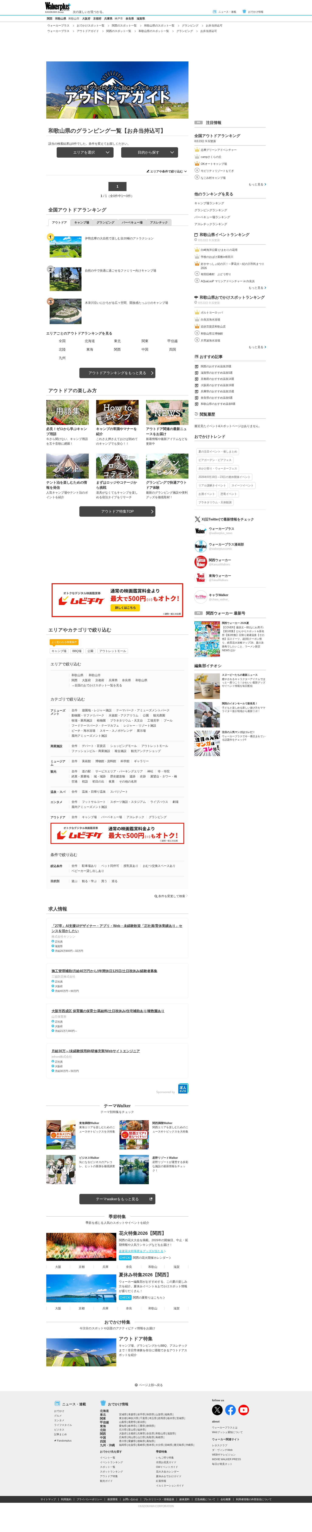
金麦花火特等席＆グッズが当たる (141, 1251)
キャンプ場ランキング (209, 203)
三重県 (141, 1425)
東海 (89, 349)
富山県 (132, 1429)
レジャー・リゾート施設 (140, 725)
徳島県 (141, 1441)
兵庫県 (108, 18)
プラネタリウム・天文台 (126, 720)
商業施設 (56, 746)
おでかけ (59, 1411)
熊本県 (150, 1444)
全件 (74, 710)
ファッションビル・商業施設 (91, 751)
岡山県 (132, 1437)
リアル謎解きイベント (212, 485)
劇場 (175, 801)
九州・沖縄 (107, 1445)
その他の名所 (128, 781)
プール (168, 720)
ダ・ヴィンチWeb (222, 1450)
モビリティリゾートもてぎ (217, 170)
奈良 (129, 1266)
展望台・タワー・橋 (163, 776)
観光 (53, 771)
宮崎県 (168, 1444)
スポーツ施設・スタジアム (128, 801)
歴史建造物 (117, 776)
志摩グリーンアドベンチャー (219, 149)
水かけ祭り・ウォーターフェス (217, 468)
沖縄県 (189, 1444)
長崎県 (141, 1444)
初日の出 (98, 781)
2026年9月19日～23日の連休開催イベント (224, 477)
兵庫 (105, 1266)
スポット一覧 (107, 1466)
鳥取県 (150, 1437)
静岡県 (150, 1425)
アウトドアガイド (88, 31)
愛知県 (123, 1425)
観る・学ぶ (89, 881)
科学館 (125, 761)
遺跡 (132, 776)
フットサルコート (94, 801)
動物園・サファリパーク (88, 715)
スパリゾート (119, 791)
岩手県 (141, 1414)
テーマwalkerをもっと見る (117, 1199)
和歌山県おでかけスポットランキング (232, 297)
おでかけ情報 (255, 11)
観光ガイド (106, 1480)
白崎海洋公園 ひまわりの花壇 (219, 249)
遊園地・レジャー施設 (97, 710)
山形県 (159, 1414)
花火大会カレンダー (167, 1471)
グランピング (190, 25)
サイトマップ (48, 1499)
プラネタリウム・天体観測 (215, 502)
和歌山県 (60, 18)
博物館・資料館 (105, 761)
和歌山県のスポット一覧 (159, 25)
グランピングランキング (210, 210)
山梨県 (123, 1422)
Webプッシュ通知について (227, 1432)
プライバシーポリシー (89, 1499)
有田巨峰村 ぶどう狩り (216, 274)
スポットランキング (111, 1471)
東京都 (123, 1418)
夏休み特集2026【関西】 (145, 1274)
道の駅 (86, 771)
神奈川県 (133, 1418)
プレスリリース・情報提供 (158, 1499)
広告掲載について (205, 1499)
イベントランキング (111, 1462)
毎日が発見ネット (222, 1464)
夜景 (112, 781)
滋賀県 (141, 18)
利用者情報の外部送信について (254, 1499)
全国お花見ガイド (166, 1462)
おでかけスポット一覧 (90, 25)
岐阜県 (132, 1425)
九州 (62, 358)
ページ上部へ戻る (151, 1385)
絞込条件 (56, 866)
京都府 (97, 18)
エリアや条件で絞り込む (166, 171)
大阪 (58, 1266)
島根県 (159, 1437)
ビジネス (59, 1429)
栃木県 (171, 1418)
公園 (90, 651)
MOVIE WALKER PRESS (226, 1459)
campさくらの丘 (211, 156)
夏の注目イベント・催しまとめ (217, 451)
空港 (74, 781)
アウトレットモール (112, 651)
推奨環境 (112, 1499)
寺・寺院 (164, 771)
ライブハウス (159, 801)
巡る (115, 881)
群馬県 (162, 1418)
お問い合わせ (130, 1499)
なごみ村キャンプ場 (213, 177)
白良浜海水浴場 (210, 319)
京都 (82, 1266)
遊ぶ (74, 881)
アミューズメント (58, 712)
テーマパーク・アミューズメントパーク (143, 710)
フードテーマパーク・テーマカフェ (95, 725)
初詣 (85, 781)
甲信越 (172, 341)
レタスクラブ (219, 1445)
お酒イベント (206, 493)
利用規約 (66, 1499)
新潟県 (141, 1422)
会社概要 (226, 1499)
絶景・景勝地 (80, 776)
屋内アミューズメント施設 (89, 735)
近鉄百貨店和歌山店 (213, 326)
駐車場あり (89, 865)
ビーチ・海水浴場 (83, 730)
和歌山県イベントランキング (224, 235)
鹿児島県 (179, 1444)
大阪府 (86, 18)
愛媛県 (132, 1441)
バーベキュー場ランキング (212, 217)
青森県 (132, 1414)
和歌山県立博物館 (212, 333)
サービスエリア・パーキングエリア (119, 771)
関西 (49, 18)
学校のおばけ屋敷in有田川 (217, 256)
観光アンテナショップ (146, 751)
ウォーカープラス (58, 25)
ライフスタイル (63, 1425)
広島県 (123, 1437)
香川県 (123, 1441)
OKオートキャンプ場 (214, 163)
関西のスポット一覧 (124, 25)
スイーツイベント (243, 485)
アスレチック (135, 817)
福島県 (168, 1414)
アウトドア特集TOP (117, 511)
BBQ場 (77, 651)
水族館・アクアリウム (123, 715)
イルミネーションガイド (170, 1485)
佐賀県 (132, 1444)
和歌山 (152, 1266)
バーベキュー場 (111, 817)
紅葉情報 (161, 1480)
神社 (150, 771)
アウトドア (58, 817)
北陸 (62, 349)
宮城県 (123, 1414)
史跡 (143, 776)
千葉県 (144, 1418)
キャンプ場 (59, 651)
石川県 (123, 1429)
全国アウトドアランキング (217, 136)
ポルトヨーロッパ (212, 312)
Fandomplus (64, 1440)
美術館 (86, 761)
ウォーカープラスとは (225, 1427)
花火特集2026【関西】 (142, 1233)
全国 (62, 341)
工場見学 (153, 720)
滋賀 (177, 1266)
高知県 (150, 1441)
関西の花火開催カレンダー (144, 1257)
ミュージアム (58, 763)
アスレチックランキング (210, 224)
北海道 (90, 341)
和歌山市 (73, 18)
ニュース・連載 (227, 11)
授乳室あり (131, 865)
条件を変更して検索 (171, 896)
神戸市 (119, 18)
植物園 (101, 720)
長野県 (132, 1422)
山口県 (141, 1437)
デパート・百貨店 (94, 746)
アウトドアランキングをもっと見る (117, 373)
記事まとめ (60, 1434)
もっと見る (256, 184)
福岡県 (123, 1444)
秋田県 (150, 1414)
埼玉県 (153, 1418)
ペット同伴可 (110, 865)
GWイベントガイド (167, 1466)
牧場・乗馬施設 (82, 720)
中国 (145, 349)
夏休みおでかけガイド (168, 1476)
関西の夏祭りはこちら (141, 1297)
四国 (172, 349)
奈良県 (130, 18)
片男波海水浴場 (210, 340)
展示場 (141, 730)
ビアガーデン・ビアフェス (215, 460)
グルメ (58, 1415)
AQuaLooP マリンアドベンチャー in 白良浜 (228, 281)
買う (104, 881)
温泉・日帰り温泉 (94, 791)
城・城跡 (100, 776)
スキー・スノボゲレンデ (116, 730)
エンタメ (56, 802)
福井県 (141, 1429)
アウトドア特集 (136, 1338)
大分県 (159, 1444)
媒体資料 (184, 1499)
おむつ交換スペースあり (159, 865)
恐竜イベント (229, 493)
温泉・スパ (58, 792)
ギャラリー (141, 761)
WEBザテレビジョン (224, 1454)
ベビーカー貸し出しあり (88, 871)
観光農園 (159, 715)
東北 (117, 341)
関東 (145, 341)
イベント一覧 (107, 1457)
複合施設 (120, 751)
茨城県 (180, 1418)
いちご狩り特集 (165, 1457)
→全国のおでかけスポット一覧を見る (97, 685)
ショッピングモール (123, 746)
